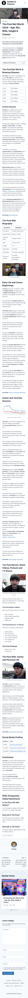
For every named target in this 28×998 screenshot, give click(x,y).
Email (5, 957)
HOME (8, 980)
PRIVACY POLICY (16, 980)
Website (5, 964)
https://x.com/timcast (16, 744)
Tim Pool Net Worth (8, 835)
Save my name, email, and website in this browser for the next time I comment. (14, 968)
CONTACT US (18, 986)
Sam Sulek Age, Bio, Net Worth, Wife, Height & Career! (6, 862)
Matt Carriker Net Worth (16, 559)
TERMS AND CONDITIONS (11, 983)
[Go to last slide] (4, 894)
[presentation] (14, 887)
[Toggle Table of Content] (22, 63)
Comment (6, 929)
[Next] (24, 894)
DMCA (22, 983)
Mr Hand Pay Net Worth (16, 732)
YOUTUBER (4, 21)
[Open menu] (25, 3)
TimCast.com (11, 191)
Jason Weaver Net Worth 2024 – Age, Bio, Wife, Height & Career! (20, 862)
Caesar (5, 37)
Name (5, 950)
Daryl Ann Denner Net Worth (17, 392)
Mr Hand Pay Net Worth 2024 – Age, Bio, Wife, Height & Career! (13, 900)
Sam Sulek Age (13, 215)
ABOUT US (9, 986)
